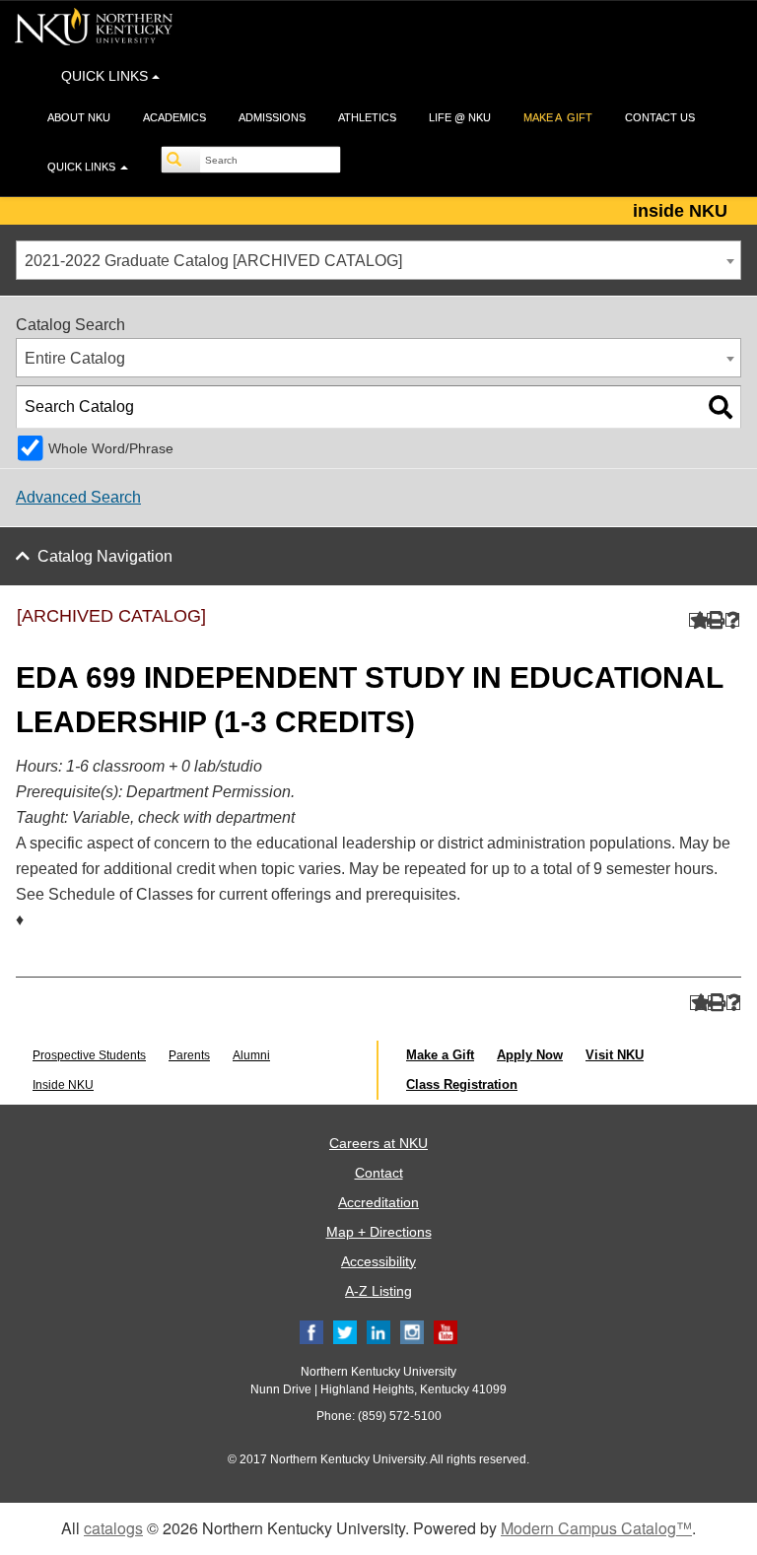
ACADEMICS (174, 117)
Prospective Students (89, 1055)
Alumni (251, 1055)
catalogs (113, 1528)
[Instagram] (412, 1332)
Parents (189, 1055)
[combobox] (378, 260)
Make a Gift (440, 1055)
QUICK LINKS (106, 76)
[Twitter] (345, 1332)
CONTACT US (660, 117)
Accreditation (378, 1202)
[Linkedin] (378, 1332)
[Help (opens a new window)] (732, 620)
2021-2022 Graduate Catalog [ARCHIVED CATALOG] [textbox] (213, 260)
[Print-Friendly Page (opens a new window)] (714, 620)
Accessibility (378, 1261)
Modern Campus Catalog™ (596, 1528)
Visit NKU (614, 1055)
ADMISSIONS (272, 117)
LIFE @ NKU (460, 117)
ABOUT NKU (78, 117)
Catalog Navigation (104, 556)
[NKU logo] (93, 29)
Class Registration (461, 1084)
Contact (379, 1173)
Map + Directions (379, 1232)
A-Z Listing (378, 1291)
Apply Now (530, 1055)
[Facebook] (311, 1332)
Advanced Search (78, 497)
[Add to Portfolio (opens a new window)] (696, 620)
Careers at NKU (378, 1143)
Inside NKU (63, 1085)
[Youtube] (445, 1332)
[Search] (181, 159)
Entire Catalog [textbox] (75, 358)
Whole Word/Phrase (110, 448)
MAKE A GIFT (557, 117)
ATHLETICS (367, 117)
